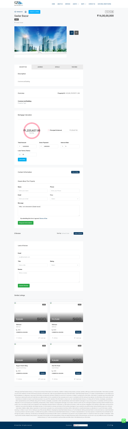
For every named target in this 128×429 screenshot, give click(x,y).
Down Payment (43, 142)
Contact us (92, 4)
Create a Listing (34, 12)
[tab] (72, 33)
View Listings (75, 172)
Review (20, 269)
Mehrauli (18, 324)
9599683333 (19, 11)
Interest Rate (65, 142)
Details (57, 67)
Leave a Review (78, 233)
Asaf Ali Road (56, 366)
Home (53, 4)
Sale (16, 19)
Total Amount (22, 142)
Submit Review (23, 285)
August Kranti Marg (22, 366)
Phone (52, 187)
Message (20, 203)
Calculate (22, 159)
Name (19, 187)
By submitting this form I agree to (33, 218)
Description (23, 67)
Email (19, 195)
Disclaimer (69, 425)
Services (67, 4)
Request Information (25, 223)
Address (40, 67)
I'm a (51, 195)
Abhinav (20, 338)
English (77, 425)
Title (19, 261)
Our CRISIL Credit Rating (104, 4)
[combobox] (65, 199)
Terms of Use (43, 218)
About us (60, 4)
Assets (75, 4)
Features (74, 67)
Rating (52, 261)
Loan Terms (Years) (24, 150)
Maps (82, 4)
